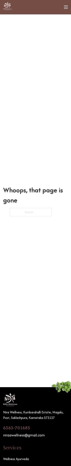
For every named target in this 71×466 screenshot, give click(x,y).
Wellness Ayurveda (16, 459)
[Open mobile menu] (66, 7)
